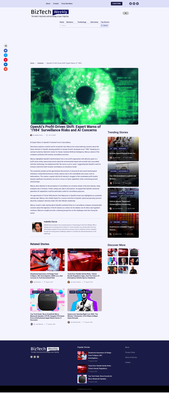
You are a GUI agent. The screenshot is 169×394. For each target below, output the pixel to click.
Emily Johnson (77, 282)
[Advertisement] (84, 44)
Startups (113, 196)
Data (115, 148)
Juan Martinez (39, 324)
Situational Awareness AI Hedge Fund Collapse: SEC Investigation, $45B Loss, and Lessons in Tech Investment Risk (46, 276)
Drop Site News (67, 4)
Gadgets (73, 252)
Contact (56, 4)
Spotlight (49, 292)
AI (33, 252)
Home (32, 63)
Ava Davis (38, 282)
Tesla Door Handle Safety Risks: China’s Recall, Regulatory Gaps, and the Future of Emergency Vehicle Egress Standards (83, 276)
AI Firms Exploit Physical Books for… (123, 153)
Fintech (42, 252)
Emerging (113, 193)
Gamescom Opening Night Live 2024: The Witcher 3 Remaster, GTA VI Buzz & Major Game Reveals (82, 316)
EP (37, 252)
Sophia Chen (118, 234)
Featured (40, 63)
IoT (42, 292)
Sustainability (124, 171)
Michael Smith (76, 322)
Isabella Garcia (38, 135)
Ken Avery (117, 157)
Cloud (72, 292)
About (48, 4)
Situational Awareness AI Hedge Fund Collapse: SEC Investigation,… (99, 355)
